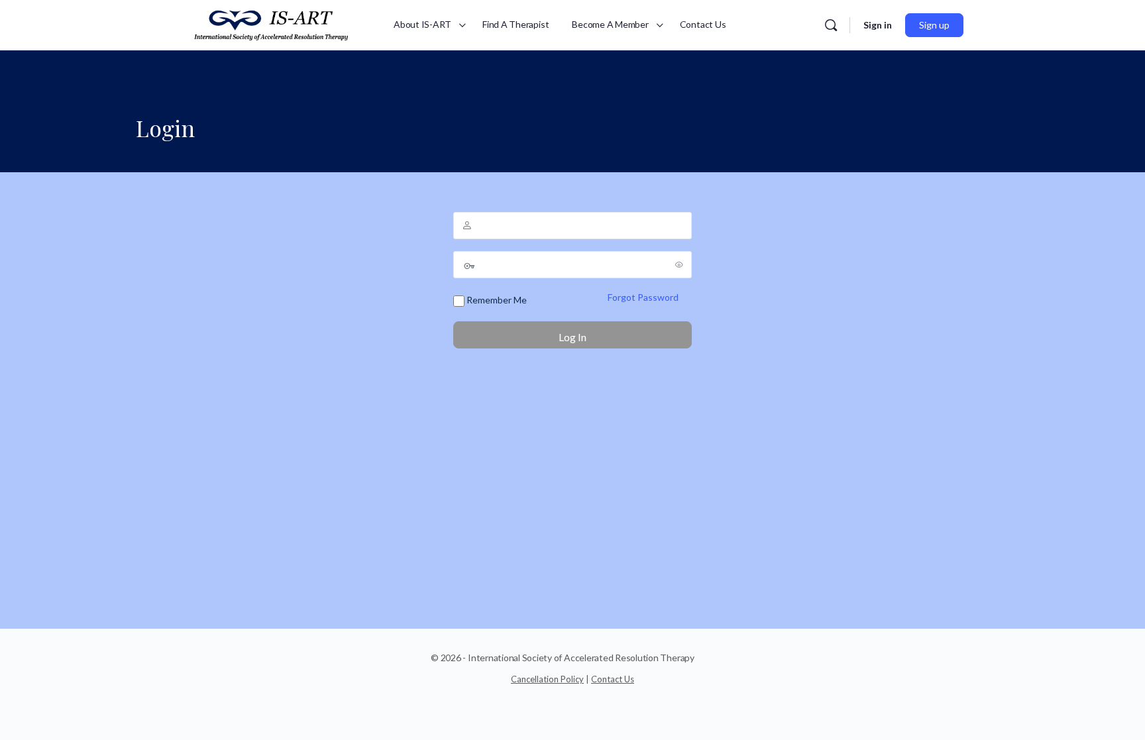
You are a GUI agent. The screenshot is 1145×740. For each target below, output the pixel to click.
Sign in (877, 24)
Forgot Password (643, 297)
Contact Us (612, 679)
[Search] (831, 25)
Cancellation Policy (547, 679)
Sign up (934, 24)
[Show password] (679, 264)
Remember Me (495, 299)
